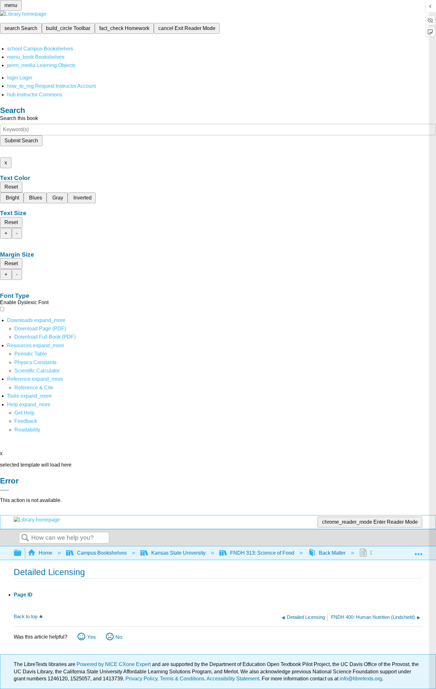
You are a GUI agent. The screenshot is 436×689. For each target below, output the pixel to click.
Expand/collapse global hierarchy (21, 553)
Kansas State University (178, 553)
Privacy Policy (141, 678)
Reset (11, 187)
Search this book (19, 118)
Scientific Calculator (37, 370)
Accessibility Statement (233, 678)
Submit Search (21, 140)
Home (45, 553)
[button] (25, 421)
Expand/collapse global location (418, 551)
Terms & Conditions (182, 678)
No (119, 637)
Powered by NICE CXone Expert (114, 664)
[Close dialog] (4, 490)
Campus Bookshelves (102, 553)
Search (25, 538)
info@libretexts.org (360, 678)
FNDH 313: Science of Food (262, 553)
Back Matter (332, 553)
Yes (91, 637)
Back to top (25, 616)
